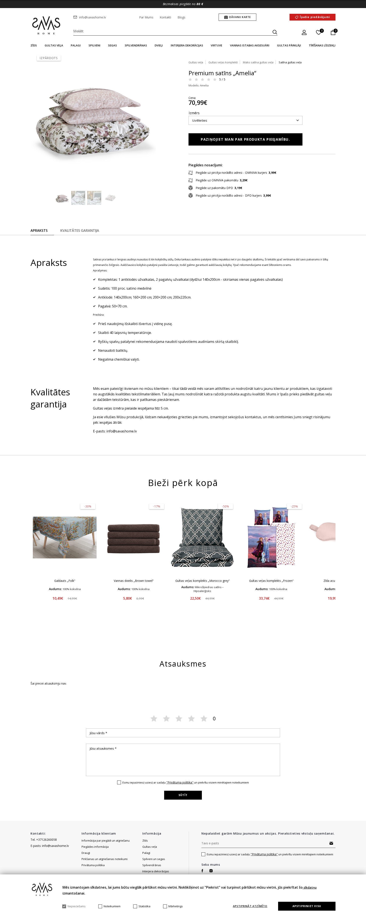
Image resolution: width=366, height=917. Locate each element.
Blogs (181, 17)
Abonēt (331, 843)
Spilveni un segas (153, 859)
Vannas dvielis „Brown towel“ (134, 581)
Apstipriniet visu (307, 906)
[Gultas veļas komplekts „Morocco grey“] (202, 538)
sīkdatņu (310, 887)
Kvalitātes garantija (79, 230)
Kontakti (165, 17)
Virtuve (216, 45)
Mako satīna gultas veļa (258, 62)
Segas (112, 45)
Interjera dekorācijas (187, 45)
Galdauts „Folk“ (64, 581)
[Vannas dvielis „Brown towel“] (133, 538)
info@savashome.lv (92, 17)
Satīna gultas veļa (290, 62)
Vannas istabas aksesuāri (249, 45)
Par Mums (146, 17)
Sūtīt (183, 795)
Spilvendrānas (136, 45)
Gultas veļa (54, 45)
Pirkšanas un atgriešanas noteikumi (105, 859)
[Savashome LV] (46, 26)
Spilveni (94, 45)
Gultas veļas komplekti (223, 62)
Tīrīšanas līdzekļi (322, 45)
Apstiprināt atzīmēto (250, 906)
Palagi (76, 45)
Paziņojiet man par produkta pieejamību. (245, 139)
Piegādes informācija (95, 847)
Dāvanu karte (240, 17)
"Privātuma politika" (179, 782)
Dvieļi (159, 45)
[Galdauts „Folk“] (65, 538)
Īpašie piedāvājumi (315, 17)
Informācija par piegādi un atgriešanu (106, 840)
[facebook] (202, 870)
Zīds (33, 45)
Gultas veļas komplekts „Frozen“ (271, 581)
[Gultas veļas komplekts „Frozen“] (271, 538)
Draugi (86, 853)
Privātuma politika (93, 865)
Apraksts (39, 230)
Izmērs (194, 113)
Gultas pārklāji (289, 45)
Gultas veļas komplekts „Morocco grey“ (202, 581)
